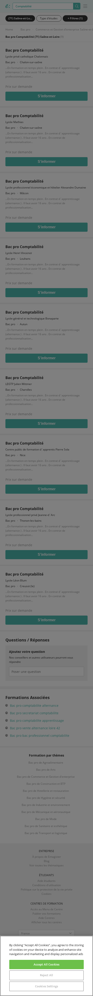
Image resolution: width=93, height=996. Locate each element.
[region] (46, 966)
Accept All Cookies (46, 964)
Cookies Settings (46, 986)
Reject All (46, 975)
